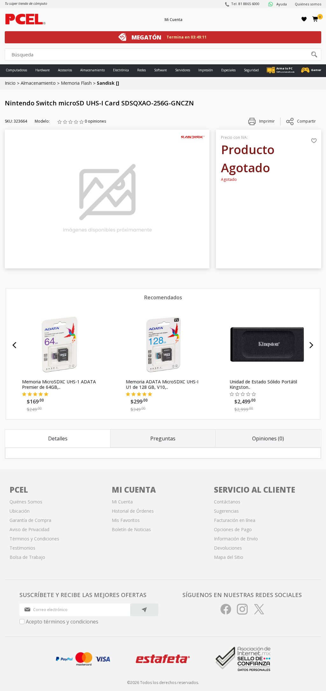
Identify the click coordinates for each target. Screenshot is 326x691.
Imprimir (266, 121)
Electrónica (121, 70)
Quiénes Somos (26, 502)
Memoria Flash (76, 83)
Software (160, 70)
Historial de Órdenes (133, 511)
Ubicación (20, 511)
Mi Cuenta (173, 19)
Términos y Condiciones (34, 539)
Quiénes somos (308, 4)
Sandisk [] (108, 83)
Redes (141, 70)
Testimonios (22, 548)
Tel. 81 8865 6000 (245, 3)
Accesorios (65, 70)
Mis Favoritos (126, 520)
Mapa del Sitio (228, 557)
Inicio (10, 83)
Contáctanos (227, 502)
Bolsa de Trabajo (27, 557)
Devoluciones (228, 548)
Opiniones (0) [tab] (268, 438)
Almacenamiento (92, 70)
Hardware (42, 70)
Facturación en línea (234, 520)
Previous (14, 345)
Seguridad (251, 70)
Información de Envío (236, 539)
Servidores (182, 70)
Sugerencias (226, 511)
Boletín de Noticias (131, 529)
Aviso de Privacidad (29, 529)
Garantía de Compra (30, 520)
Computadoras (16, 70)
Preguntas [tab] (162, 438)
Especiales (228, 70)
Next (311, 345)
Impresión (205, 70)
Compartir (306, 121)
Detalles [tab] (57, 438)
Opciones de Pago (233, 529)
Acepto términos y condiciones (62, 621)
